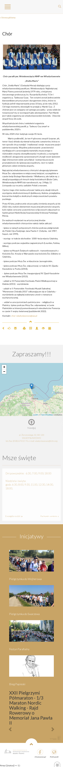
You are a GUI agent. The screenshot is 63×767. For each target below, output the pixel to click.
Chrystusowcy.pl (40, 757)
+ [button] (4, 367)
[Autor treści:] (35, 328)
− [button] (4, 371)
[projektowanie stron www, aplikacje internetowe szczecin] (55, 738)
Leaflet (35, 414)
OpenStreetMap (47, 414)
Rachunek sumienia (49, 516)
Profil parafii (54, 757)
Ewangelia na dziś (13, 516)
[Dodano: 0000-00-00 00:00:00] (48, 328)
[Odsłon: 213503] (42, 328)
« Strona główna (7, 17)
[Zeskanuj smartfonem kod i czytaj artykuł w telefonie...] (29, 328)
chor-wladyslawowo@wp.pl (24, 315)
